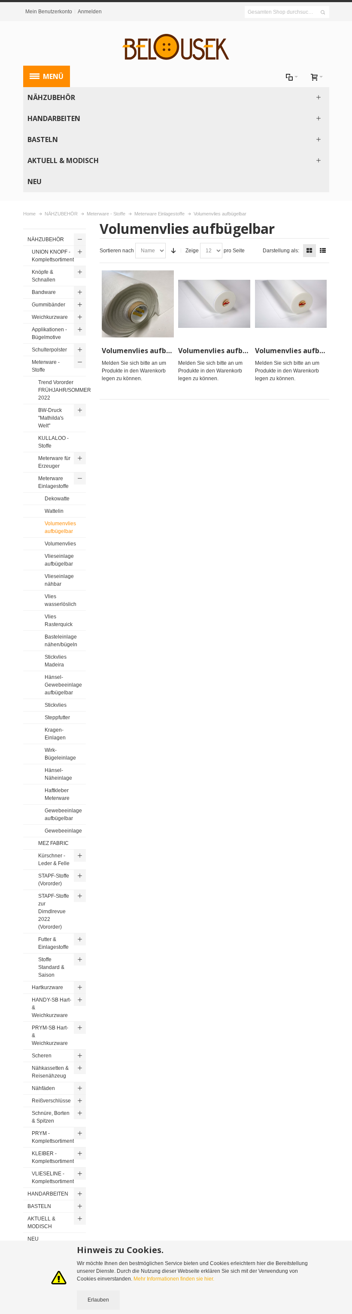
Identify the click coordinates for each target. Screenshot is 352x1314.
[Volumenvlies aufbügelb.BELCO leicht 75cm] (138, 304)
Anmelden (90, 12)
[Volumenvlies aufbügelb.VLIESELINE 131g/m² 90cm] (214, 304)
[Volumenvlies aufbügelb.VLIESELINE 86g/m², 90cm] (291, 304)
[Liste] (322, 250)
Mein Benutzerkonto (48, 12)
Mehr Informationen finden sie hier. (174, 1279)
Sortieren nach (117, 251)
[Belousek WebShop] (176, 47)
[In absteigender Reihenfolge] (173, 250)
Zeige (192, 251)
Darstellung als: (281, 251)
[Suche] (323, 12)
